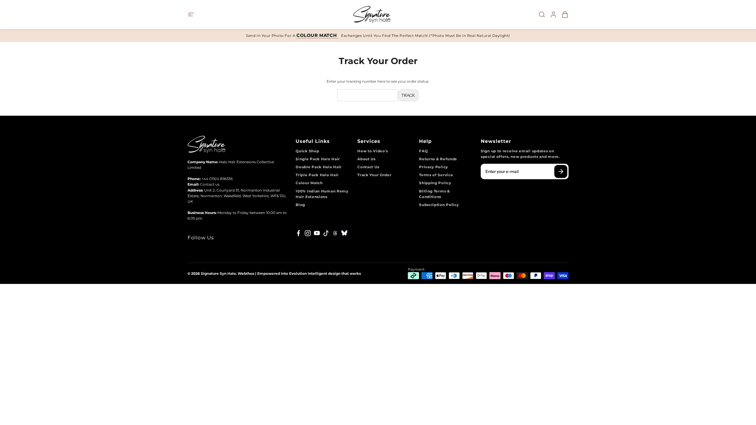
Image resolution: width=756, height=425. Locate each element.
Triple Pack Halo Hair (317, 175)
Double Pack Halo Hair (319, 167)
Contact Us (368, 167)
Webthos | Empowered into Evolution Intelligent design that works (299, 273)
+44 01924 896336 (217, 178)
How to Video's (372, 151)
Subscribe (560, 171)
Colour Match (309, 183)
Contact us (209, 184)
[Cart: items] (563, 14)
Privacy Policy (433, 167)
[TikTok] (326, 233)
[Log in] (551, 14)
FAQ (423, 151)
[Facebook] (299, 233)
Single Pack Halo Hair (318, 159)
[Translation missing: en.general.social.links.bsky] (344, 233)
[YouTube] (317, 233)
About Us (366, 159)
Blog (300, 204)
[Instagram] (308, 233)
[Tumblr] (335, 233)
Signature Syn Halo (218, 273)
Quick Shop (307, 151)
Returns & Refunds (438, 159)
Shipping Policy (435, 183)
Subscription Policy (439, 204)
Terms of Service (436, 175)
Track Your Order (374, 175)
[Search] (540, 14)
